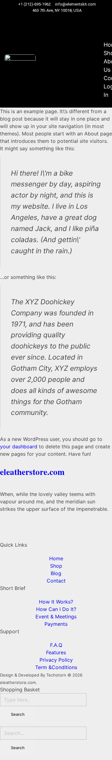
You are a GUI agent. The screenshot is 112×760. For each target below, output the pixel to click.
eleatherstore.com (32, 472)
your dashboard (18, 446)
